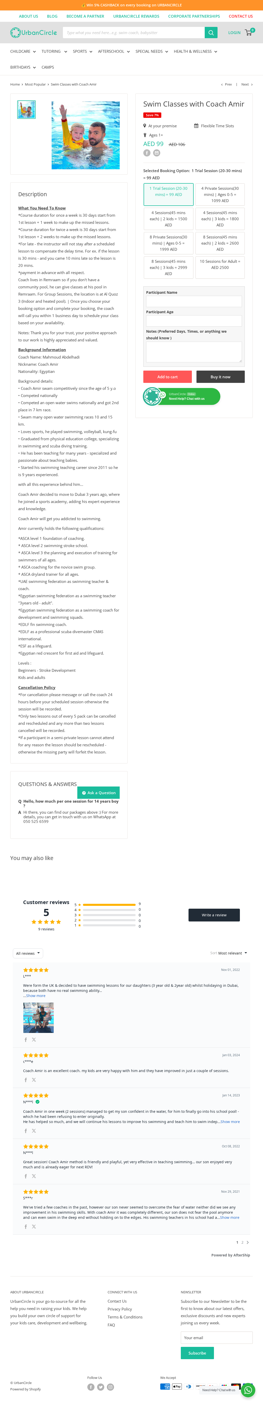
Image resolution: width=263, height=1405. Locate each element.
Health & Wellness (193, 51)
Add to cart (167, 376)
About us (28, 16)
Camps (48, 67)
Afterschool (111, 51)
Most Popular (35, 84)
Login (234, 32)
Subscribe (197, 1353)
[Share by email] (156, 152)
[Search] (211, 32)
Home (15, 84)
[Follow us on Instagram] (110, 1387)
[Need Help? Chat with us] (248, 1390)
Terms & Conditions (125, 1316)
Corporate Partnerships (194, 16)
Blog (52, 16)
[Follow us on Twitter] (100, 1387)
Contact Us (117, 1301)
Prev (228, 84)
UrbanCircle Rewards (136, 16)
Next (245, 84)
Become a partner (85, 16)
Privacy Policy (120, 1309)
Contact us (241, 16)
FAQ (111, 1324)
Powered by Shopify (25, 1389)
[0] (248, 32)
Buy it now (220, 376)
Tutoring (52, 51)
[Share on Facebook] (147, 152)
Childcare (20, 51)
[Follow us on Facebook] (91, 1387)
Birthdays (20, 67)
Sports (80, 51)
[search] (134, 32)
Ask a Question (101, 792)
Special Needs (149, 51)
